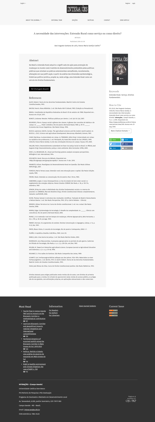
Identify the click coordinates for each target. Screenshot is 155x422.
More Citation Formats (119, 131)
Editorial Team (56, 20)
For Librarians (54, 315)
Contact (107, 20)
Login (133, 3)
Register (127, 3)
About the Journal (33, 20)
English (23, 3)
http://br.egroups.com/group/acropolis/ (43, 160)
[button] (115, 139)
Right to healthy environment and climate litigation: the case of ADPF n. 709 (34, 366)
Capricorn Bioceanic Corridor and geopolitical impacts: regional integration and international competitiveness (34, 329)
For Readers (53, 310)
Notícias (91, 20)
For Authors (53, 313)
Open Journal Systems (87, 306)
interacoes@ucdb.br (32, 410)
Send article (124, 20)
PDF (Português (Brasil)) (40, 89)
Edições (75, 20)
